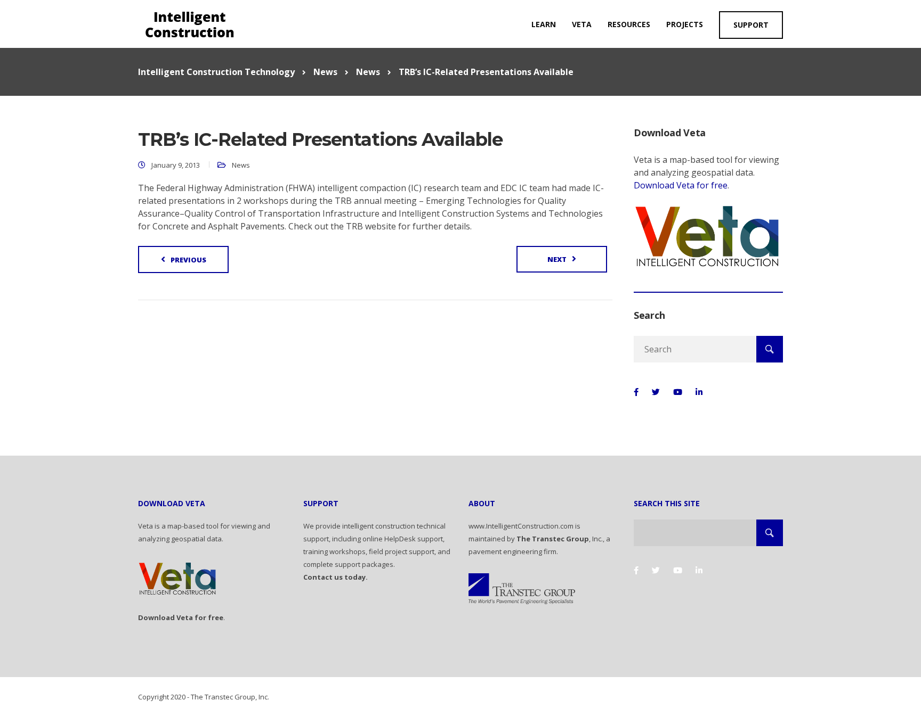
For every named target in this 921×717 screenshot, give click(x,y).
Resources (629, 24)
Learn (543, 24)
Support (751, 25)
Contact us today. (335, 577)
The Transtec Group (552, 538)
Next (557, 259)
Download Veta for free (681, 185)
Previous (188, 260)
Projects (684, 24)
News (241, 165)
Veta (582, 24)
